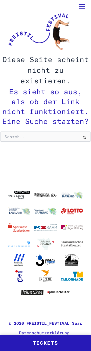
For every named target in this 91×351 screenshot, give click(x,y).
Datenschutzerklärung (44, 332)
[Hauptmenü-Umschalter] (82, 6)
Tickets (45, 343)
